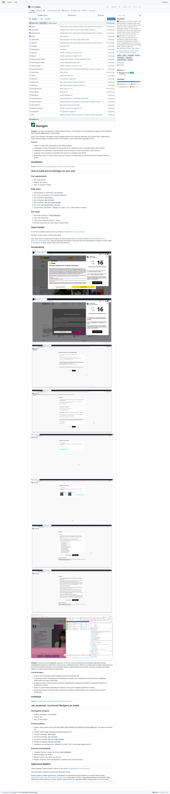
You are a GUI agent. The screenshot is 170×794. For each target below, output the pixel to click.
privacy (137, 55)
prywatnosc (120, 57)
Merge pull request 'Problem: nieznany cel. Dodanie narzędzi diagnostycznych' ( (83, 114)
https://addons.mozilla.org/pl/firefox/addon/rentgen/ (54, 701)
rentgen (38, 7)
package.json (35, 92)
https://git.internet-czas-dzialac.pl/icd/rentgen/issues (49, 777)
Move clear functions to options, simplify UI (72, 82)
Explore (9, 2)
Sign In (166, 2)
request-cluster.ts (36, 101)
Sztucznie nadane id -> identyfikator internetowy (74, 98)
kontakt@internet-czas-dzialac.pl (74, 232)
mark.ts (33, 75)
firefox (125, 55)
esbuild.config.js (36, 65)
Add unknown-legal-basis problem (70, 105)
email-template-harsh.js (38, 59)
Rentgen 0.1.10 (124, 73)
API (167, 792)
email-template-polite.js (38, 62)
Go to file (47, 19)
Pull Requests (54, 10)
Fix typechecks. (65, 79)
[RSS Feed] (108, 6)
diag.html (34, 52)
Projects (66, 10)
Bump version (53, 23)
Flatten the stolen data (66, 75)
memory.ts (34, 79)
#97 (81, 52)
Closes (71, 79)
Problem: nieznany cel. (66, 52)
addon (119, 55)
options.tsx (34, 85)
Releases (76, 10)
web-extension (121, 60)
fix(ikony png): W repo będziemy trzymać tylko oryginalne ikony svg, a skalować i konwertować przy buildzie (91, 26)
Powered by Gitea (7, 792)
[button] (41, 19)
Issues (41, 10)
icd (32, 7)
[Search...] (140, 15)
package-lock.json (36, 88)
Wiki (85, 10)
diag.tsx (33, 56)
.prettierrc (34, 46)
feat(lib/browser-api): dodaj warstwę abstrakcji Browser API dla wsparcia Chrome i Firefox (86, 33)
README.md (34, 95)
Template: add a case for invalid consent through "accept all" (77, 29)
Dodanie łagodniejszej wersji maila (70, 62)
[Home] (3, 2)
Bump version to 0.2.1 (66, 88)
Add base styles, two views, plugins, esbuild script (74, 39)
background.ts (35, 49)
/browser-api (35, 33)
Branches (73, 15)
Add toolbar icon (65, 46)
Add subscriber (64, 36)
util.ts (32, 114)
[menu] (155, 792)
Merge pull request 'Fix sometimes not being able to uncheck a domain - (81, 69)
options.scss (34, 82)
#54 (75, 79)
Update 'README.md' (66, 95)
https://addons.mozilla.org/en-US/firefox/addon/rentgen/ (56, 166)
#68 (78, 52)
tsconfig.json (35, 111)
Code (32, 10)
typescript (129, 57)
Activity (93, 10)
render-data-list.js (36, 98)
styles (33, 36)
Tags (102, 15)
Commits (44, 15)
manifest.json (35, 72)
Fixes (74, 52)
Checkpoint (63, 49)
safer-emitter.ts (35, 105)
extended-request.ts (37, 69)
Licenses (162, 792)
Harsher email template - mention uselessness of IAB (75, 59)
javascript (131, 55)
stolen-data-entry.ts (37, 108)
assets (33, 26)
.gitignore (34, 43)
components (34, 29)
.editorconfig (35, 39)
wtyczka (130, 60)
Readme (121, 63)
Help (16, 2)
